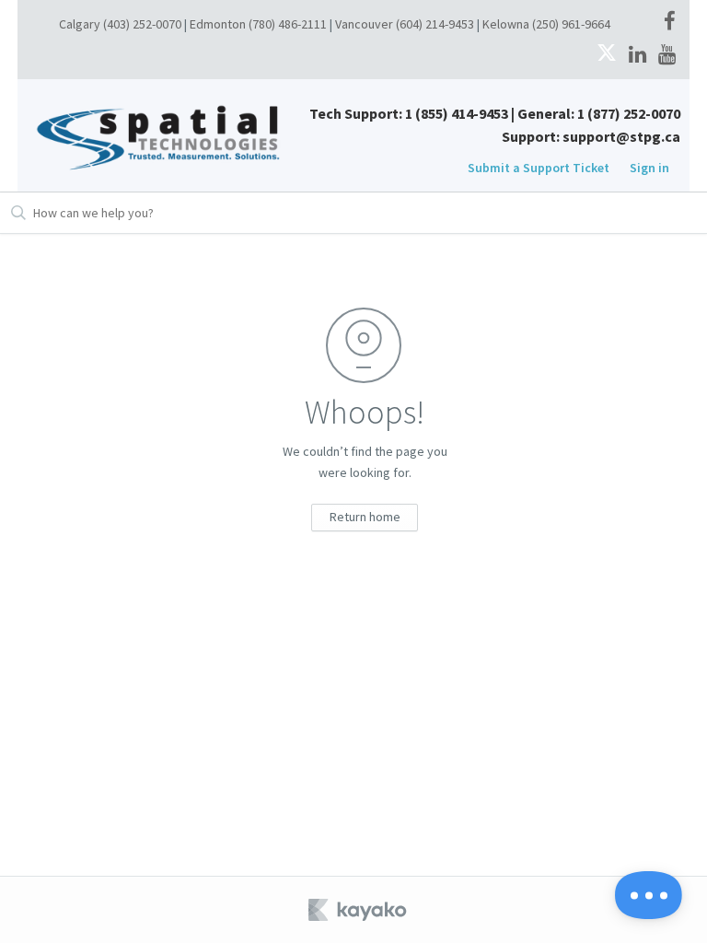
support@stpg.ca (621, 136)
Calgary (79, 24)
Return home (365, 516)
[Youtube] (667, 55)
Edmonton (218, 24)
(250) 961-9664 (571, 24)
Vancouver (364, 24)
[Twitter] (605, 55)
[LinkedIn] (637, 55)
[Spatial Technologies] (163, 134)
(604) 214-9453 (435, 24)
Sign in (649, 167)
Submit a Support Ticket (538, 167)
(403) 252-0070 (142, 24)
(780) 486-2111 (288, 24)
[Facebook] (669, 22)
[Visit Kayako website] (359, 910)
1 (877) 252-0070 (628, 113)
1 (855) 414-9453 (456, 113)
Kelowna (505, 24)
